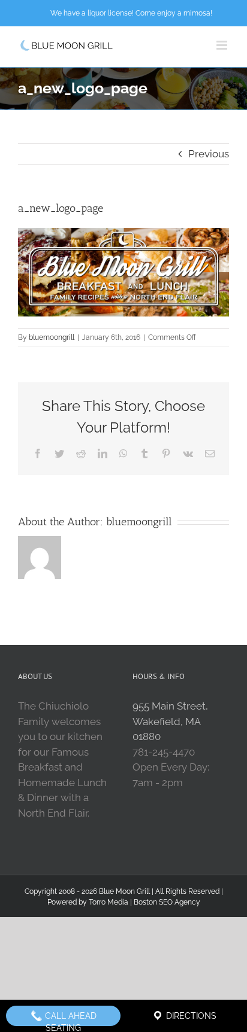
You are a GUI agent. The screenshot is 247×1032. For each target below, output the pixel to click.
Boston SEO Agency (167, 902)
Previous (208, 154)
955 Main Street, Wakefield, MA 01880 (170, 721)
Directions (190, 1016)
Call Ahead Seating (70, 1018)
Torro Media (108, 902)
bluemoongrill (51, 337)
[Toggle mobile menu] (222, 45)
